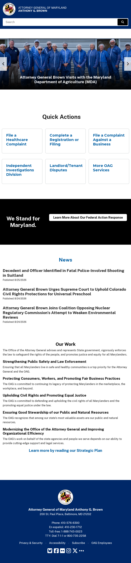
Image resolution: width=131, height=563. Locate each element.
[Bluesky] (50, 550)
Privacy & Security (31, 543)
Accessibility (57, 543)
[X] (75, 550)
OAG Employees (101, 543)
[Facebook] (56, 550)
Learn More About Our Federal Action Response (88, 217)
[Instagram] (68, 550)
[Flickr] (62, 550)
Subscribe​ (78, 543)
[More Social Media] (81, 551)
